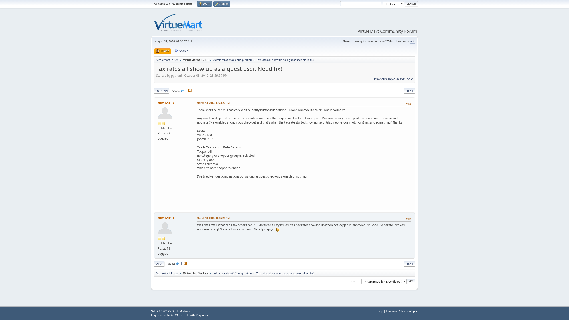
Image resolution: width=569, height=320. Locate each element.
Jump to (355, 281)
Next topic (405, 79)
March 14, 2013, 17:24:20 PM (213, 102)
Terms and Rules (395, 311)
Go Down (161, 90)
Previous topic (384, 79)
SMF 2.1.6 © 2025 (161, 311)
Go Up (159, 263)
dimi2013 (166, 102)
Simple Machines (181, 311)
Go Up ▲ (412, 311)
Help (380, 311)
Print (409, 90)
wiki (412, 41)
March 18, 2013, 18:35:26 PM (213, 218)
